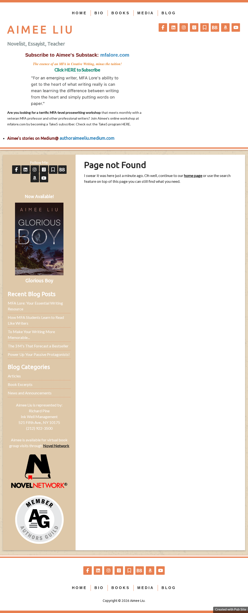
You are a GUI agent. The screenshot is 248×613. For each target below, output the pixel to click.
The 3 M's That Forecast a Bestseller (38, 346)
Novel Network (56, 445)
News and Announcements (30, 393)
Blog (169, 13)
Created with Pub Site (230, 609)
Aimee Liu (40, 29)
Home (79, 13)
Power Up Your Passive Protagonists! (39, 354)
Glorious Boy (39, 280)
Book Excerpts (20, 384)
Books (120, 13)
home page (193, 175)
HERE (126, 124)
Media (145, 13)
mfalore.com (16, 124)
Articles (14, 376)
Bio (99, 13)
